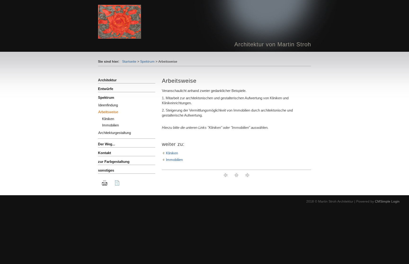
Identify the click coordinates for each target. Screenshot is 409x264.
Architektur (107, 80)
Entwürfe (105, 89)
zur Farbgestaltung (113, 162)
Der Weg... (106, 144)
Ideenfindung (108, 105)
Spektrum (147, 61)
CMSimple (382, 201)
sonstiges (106, 170)
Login (395, 201)
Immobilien (174, 160)
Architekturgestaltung (114, 133)
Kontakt (104, 153)
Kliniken (172, 153)
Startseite (129, 61)
